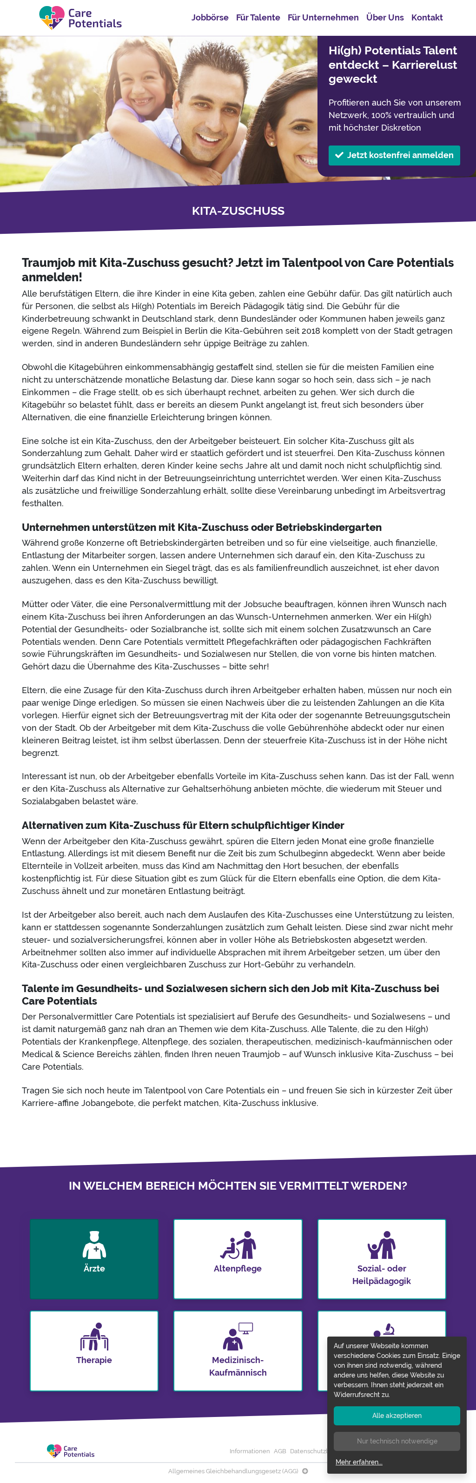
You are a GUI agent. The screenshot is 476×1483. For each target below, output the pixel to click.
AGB (280, 1451)
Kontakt (427, 17)
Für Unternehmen (323, 17)
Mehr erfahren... (359, 1462)
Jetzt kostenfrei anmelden (400, 155)
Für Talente (258, 17)
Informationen (250, 1451)
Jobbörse (210, 17)
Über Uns (385, 17)
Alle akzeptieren (397, 1415)
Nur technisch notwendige (397, 1441)
